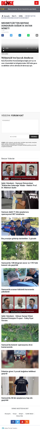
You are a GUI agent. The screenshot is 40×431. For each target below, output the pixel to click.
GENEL (21, 16)
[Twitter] (11, 35)
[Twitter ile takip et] (17, 422)
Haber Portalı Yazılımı (11, 428)
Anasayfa (7, 16)
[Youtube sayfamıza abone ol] (22, 422)
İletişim (21, 414)
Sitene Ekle (19, 416)
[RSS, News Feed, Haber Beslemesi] (27, 422)
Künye (15, 414)
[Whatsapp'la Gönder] (28, 35)
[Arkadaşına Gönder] (37, 35)
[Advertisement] (20, 89)
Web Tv (14, 16)
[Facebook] (2, 35)
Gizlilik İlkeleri (29, 414)
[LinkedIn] (20, 35)
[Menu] (36, 3)
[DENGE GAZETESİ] (7, 3)
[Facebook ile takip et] (13, 422)
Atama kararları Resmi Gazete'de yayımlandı (22, 9)
